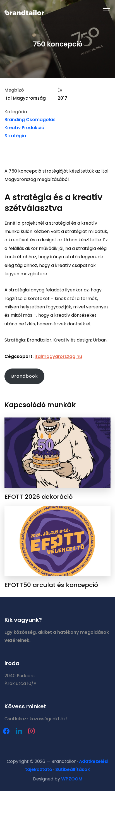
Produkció (33, 127)
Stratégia (15, 135)
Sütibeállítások (72, 769)
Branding (14, 119)
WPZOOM (71, 779)
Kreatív (12, 127)
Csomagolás (41, 119)
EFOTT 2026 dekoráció (38, 496)
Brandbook (24, 376)
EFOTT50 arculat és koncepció (51, 585)
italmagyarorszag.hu (58, 356)
